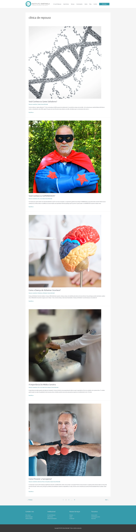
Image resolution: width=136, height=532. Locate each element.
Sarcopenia (47, 481)
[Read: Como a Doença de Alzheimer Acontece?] (65, 251)
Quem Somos (66, 4)
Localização (71, 518)
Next (107, 499)
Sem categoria (48, 387)
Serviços (72, 4)
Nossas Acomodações (52, 518)
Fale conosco (28, 515)
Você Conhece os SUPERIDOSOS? (42, 196)
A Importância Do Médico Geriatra (42, 384)
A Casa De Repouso (57, 4)
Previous (29, 499)
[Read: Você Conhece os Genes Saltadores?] (65, 62)
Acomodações (79, 4)
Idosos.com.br (94, 515)
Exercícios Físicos (41, 481)
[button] (104, 4)
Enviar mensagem (29, 516)
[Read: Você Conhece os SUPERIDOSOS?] (65, 156)
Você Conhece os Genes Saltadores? (43, 101)
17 (74, 499)
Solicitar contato (29, 518)
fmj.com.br (93, 518)
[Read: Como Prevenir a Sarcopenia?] (65, 439)
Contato (95, 4)
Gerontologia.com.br (95, 516)
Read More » (31, 112)
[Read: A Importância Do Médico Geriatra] (65, 345)
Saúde (39, 104)
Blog (90, 4)
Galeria (86, 4)
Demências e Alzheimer (42, 293)
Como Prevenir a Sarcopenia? (40, 479)
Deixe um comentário (33, 104)
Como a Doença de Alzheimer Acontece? (45, 290)
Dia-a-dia (40, 198)
